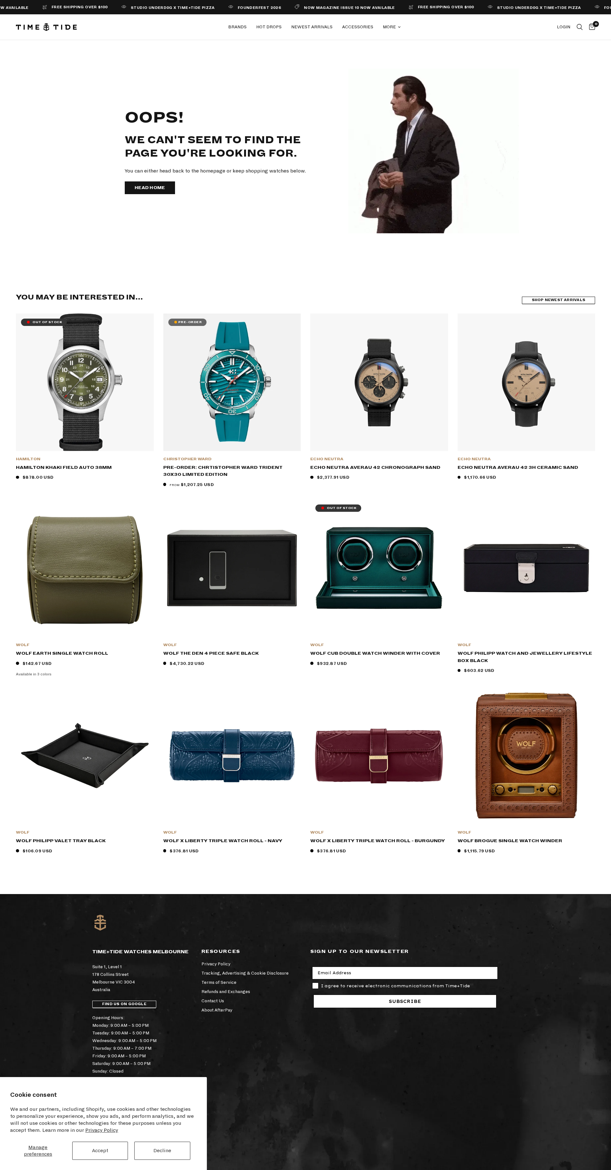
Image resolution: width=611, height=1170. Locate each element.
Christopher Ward (187, 459)
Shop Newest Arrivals (558, 300)
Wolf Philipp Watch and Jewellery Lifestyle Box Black (525, 657)
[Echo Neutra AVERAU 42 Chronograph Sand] (379, 382)
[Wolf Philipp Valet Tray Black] (85, 756)
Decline (162, 1150)
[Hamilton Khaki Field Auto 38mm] (85, 382)
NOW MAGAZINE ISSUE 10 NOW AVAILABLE (313, 8)
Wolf (23, 645)
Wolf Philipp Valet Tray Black (61, 840)
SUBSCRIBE (405, 1001)
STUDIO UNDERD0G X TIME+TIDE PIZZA (137, 8)
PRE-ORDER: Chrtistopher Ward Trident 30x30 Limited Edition (223, 471)
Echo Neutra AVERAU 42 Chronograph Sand (375, 467)
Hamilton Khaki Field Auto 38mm (64, 467)
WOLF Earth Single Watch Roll (62, 653)
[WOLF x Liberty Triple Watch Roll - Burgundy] (379, 756)
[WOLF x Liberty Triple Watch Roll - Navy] (232, 756)
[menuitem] (237, 27)
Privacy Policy (101, 1130)
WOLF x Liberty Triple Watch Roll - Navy (222, 840)
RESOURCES (220, 951)
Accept (100, 1150)
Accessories (357, 27)
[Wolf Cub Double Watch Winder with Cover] (379, 568)
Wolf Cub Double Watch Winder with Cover (375, 653)
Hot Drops (269, 27)
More (389, 27)
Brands (237, 27)
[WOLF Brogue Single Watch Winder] (526, 756)
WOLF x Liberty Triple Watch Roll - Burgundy (377, 840)
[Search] (579, 27)
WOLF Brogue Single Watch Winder (510, 840)
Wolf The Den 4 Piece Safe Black (211, 653)
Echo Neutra (326, 459)
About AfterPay (216, 1010)
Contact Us (212, 1000)
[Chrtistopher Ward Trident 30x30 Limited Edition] (232, 382)
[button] (150, 187)
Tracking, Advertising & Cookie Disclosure (245, 973)
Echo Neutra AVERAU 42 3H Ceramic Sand (518, 467)
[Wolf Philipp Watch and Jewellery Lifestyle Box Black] (526, 568)
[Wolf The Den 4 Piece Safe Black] (232, 568)
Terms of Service (218, 982)
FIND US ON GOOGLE (124, 1004)
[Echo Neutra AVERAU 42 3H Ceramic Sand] (526, 382)
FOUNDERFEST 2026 (223, 8)
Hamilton (28, 459)
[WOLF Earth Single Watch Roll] (85, 568)
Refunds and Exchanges (225, 991)
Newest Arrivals (312, 27)
